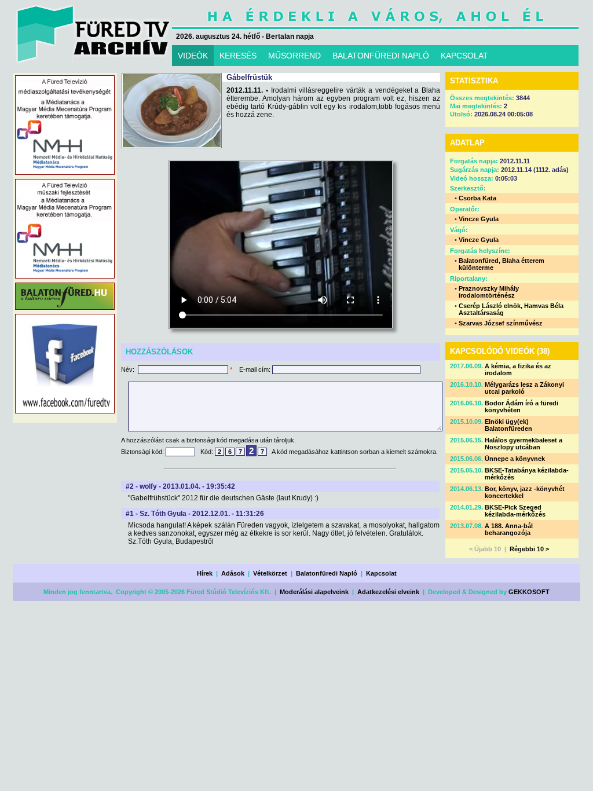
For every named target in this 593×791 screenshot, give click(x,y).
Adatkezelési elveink (388, 591)
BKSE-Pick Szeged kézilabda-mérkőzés (515, 511)
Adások (232, 573)
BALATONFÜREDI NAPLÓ (380, 55)
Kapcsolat (381, 573)
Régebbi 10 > (529, 548)
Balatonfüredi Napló (326, 573)
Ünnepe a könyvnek (515, 458)
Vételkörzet (270, 573)
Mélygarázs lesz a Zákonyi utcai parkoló (524, 388)
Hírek (205, 573)
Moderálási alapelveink (314, 591)
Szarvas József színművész (501, 323)
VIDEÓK (193, 55)
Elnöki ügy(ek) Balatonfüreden (508, 425)
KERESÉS (238, 55)
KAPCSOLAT (464, 55)
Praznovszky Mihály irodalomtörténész (489, 292)
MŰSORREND (294, 55)
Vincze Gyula (479, 218)
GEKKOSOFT (529, 591)
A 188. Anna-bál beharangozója (509, 529)
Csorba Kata (477, 198)
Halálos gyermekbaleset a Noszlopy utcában (523, 444)
